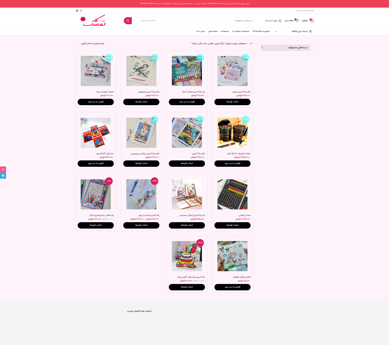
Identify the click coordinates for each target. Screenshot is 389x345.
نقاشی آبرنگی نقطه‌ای (242, 277)
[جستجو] (128, 20)
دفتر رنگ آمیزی (198, 153)
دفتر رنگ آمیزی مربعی (241, 92)
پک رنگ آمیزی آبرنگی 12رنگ (193, 92)
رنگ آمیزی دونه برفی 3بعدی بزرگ (191, 277)
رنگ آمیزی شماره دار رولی (148, 215)
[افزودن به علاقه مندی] (216, 64)
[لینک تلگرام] (77, 11)
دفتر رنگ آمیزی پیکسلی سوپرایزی (145, 153)
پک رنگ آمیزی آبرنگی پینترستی (192, 215)
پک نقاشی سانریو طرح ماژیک (101, 215)
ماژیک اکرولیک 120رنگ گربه (239, 153)
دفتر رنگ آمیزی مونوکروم (148, 92)
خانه (251, 43)
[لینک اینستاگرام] (81, 11)
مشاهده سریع (216, 57)
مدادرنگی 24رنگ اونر (105, 153)
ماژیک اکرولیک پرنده (105, 92)
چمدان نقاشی (245, 215)
